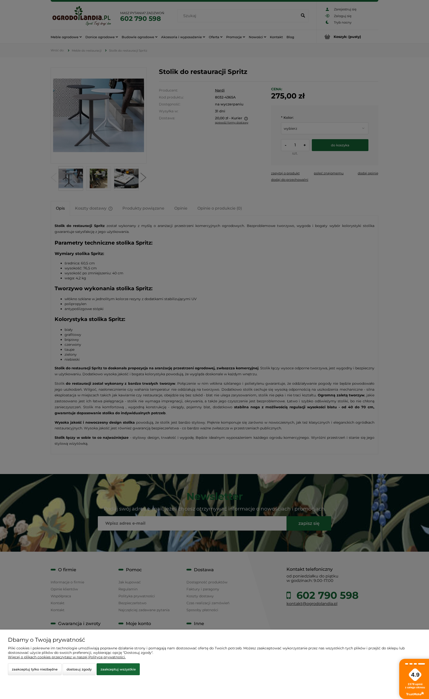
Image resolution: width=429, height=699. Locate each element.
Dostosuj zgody (79, 669)
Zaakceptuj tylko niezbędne (35, 669)
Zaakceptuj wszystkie (118, 669)
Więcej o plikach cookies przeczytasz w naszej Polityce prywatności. (67, 657)
